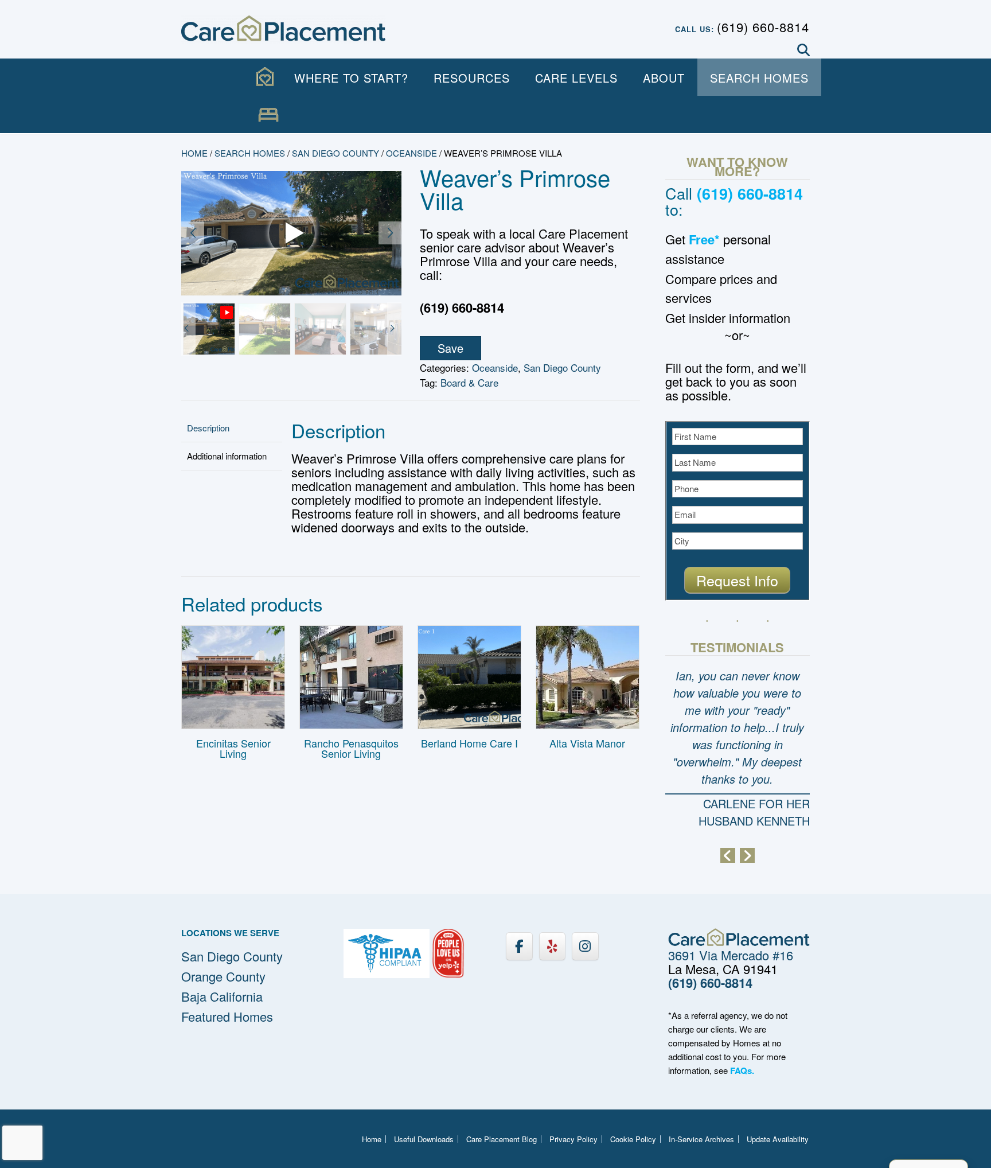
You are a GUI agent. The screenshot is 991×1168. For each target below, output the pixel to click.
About (664, 77)
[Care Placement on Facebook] (519, 946)
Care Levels (576, 77)
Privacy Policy (573, 1139)
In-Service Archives (701, 1139)
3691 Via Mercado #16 (730, 955)
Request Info (737, 580)
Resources (472, 77)
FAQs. (742, 1070)
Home (194, 153)
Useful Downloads (424, 1139)
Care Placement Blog (501, 1139)
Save (450, 348)
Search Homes (759, 77)
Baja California (222, 996)
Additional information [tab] (227, 456)
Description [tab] (208, 428)
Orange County (223, 976)
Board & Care (469, 382)
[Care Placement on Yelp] (552, 946)
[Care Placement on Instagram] (585, 946)
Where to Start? (351, 77)
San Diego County (335, 153)
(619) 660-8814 (763, 27)
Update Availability (778, 1139)
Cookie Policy (633, 1139)
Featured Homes (227, 1016)
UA (268, 115)
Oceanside (411, 153)
